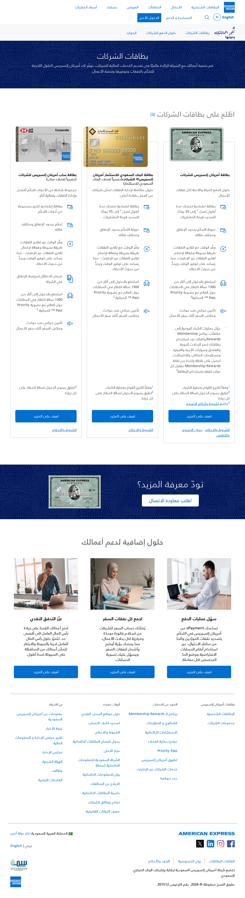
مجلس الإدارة (52, 752)
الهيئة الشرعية (52, 761)
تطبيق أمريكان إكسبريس (159, 759)
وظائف (57, 770)
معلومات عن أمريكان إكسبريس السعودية (39, 716)
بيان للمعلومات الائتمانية (101, 774)
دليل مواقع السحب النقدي (100, 713)
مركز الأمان (112, 750)
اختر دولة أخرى (20, 833)
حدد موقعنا (168, 778)
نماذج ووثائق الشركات (104, 802)
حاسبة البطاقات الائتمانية (101, 793)
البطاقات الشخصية (221, 713)
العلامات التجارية (50, 780)
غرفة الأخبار (54, 728)
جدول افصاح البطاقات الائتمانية (96, 741)
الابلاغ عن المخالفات (105, 783)
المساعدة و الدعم (179, 17)
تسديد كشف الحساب (104, 723)
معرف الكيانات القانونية (103, 811)
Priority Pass (167, 750)
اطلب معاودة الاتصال (170, 500)
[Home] (229, 7)
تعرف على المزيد (199, 416)
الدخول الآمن (149, 17)
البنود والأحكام (159, 861)
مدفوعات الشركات (221, 723)
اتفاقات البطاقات (222, 861)
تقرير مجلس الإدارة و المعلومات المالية (38, 740)
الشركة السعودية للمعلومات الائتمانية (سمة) (99, 762)
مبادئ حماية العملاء (162, 741)
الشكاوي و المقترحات (161, 723)
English (16, 845)
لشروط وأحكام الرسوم (202, 403)
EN (223, 17)
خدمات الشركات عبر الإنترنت (157, 769)
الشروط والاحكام (217, 429)
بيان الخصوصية (189, 861)
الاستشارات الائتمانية (161, 732)
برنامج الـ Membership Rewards (153, 713)
